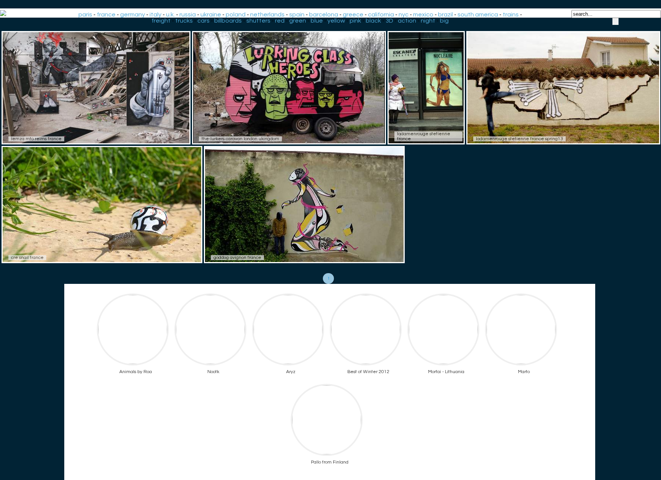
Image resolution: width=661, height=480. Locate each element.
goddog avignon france (237, 257)
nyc (404, 14)
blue (317, 21)
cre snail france (27, 257)
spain (296, 14)
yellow (336, 21)
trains (511, 14)
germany (132, 14)
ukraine (210, 14)
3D (389, 21)
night (428, 21)
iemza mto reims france (36, 138)
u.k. (170, 14)
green (297, 21)
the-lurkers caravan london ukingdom (240, 138)
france (106, 14)
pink (355, 21)
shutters (258, 21)
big (444, 21)
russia (187, 14)
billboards (228, 21)
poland (236, 14)
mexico (423, 14)
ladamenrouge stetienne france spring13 (519, 138)
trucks (184, 21)
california (381, 14)
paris (85, 14)
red (280, 21)
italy (155, 14)
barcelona (323, 14)
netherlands (267, 14)
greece (353, 14)
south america (477, 14)
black (373, 21)
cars (203, 21)
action (407, 21)
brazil (445, 14)
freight (161, 21)
